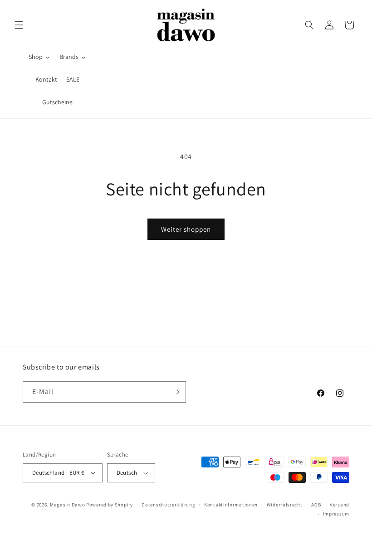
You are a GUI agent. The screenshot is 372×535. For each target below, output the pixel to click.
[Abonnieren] (176, 392)
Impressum (336, 514)
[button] (19, 25)
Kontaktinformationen (231, 504)
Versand (339, 504)
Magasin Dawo (67, 504)
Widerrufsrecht (285, 504)
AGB (316, 504)
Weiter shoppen (186, 229)
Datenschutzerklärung (168, 504)
